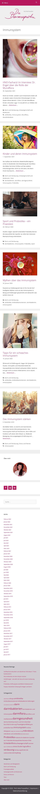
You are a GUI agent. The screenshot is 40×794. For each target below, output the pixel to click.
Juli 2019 (6, 599)
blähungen (31, 701)
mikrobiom (28, 730)
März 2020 (6, 580)
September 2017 (8, 641)
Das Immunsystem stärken (17, 419)
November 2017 (8, 636)
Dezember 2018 (8, 612)
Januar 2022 (7, 522)
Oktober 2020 (7, 562)
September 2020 (8, 564)
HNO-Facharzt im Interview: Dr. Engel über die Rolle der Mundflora (19, 85)
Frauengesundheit (23, 724)
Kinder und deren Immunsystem (20, 153)
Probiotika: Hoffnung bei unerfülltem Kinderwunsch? (18, 684)
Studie (20, 746)
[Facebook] (5, 488)
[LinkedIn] (14, 488)
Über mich (6, 780)
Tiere (12, 178)
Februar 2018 (7, 628)
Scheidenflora (10, 743)
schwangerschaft (22, 743)
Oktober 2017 (7, 639)
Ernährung (13, 724)
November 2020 (8, 559)
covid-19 (12, 704)
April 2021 (6, 546)
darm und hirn (19, 722)
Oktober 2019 (7, 593)
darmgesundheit (27, 180)
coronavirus (7, 704)
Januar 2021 (7, 554)
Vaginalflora (26, 746)
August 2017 (7, 644)
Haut (11, 727)
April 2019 (6, 601)
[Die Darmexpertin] (20, 14)
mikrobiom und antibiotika (12, 734)
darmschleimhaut (9, 722)
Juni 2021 (6, 540)
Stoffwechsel (10, 746)
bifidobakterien (22, 701)
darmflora (18, 180)
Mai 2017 (6, 652)
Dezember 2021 (8, 524)
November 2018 (8, 615)
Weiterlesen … (13, 105)
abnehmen (6, 698)
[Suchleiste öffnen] (36, 2)
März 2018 (6, 625)
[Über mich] (20, 469)
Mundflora (25, 115)
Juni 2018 (6, 620)
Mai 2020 (6, 575)
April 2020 (6, 577)
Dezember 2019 (8, 588)
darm (17, 704)
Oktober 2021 (7, 530)
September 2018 (8, 617)
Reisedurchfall (26, 740)
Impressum (33, 788)
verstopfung (16, 753)
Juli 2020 (6, 570)
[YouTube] (10, 488)
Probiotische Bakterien (22, 737)
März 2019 (6, 604)
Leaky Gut (13, 731)
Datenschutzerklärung (20, 791)
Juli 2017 (6, 647)
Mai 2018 (6, 623)
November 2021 (8, 527)
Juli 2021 (6, 538)
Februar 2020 (7, 583)
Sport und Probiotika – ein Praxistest (17, 222)
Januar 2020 (7, 585)
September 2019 (8, 596)
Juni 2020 (6, 572)
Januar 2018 (7, 631)
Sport (33, 244)
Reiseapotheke (17, 740)
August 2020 (7, 567)
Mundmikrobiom (8, 117)
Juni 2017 (6, 649)
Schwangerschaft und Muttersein (13, 772)
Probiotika (15, 183)
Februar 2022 (7, 519)
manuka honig (19, 731)
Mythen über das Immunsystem (19, 280)
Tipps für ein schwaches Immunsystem (15, 354)
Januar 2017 (7, 654)
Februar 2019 (7, 607)
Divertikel (27, 722)
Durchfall (6, 724)
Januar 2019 (7, 609)
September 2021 (8, 532)
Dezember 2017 (8, 633)
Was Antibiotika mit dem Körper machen (15, 676)
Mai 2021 (6, 543)
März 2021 (6, 548)
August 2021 (7, 535)
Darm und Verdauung (11, 110)
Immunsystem (16, 115)
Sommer (30, 743)
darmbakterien (9, 180)
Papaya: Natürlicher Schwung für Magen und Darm (18, 686)
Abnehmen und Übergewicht (12, 764)
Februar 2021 (7, 551)
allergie (11, 698)
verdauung (9, 749)
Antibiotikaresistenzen (19, 302)
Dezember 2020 (8, 556)
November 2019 (8, 591)
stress (15, 746)
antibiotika (8, 115)
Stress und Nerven (25, 443)
